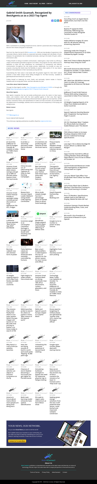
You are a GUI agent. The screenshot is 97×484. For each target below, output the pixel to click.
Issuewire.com (32, 52)
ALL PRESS (42, 3)
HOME (26, 3)
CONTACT (49, 3)
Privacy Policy (46, 472)
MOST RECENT (33, 3)
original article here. (46, 121)
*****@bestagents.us (12, 115)
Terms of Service (35, 472)
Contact (65, 472)
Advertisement (56, 472)
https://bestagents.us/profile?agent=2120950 (39, 87)
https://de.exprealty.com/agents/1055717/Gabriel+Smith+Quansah (29, 89)
